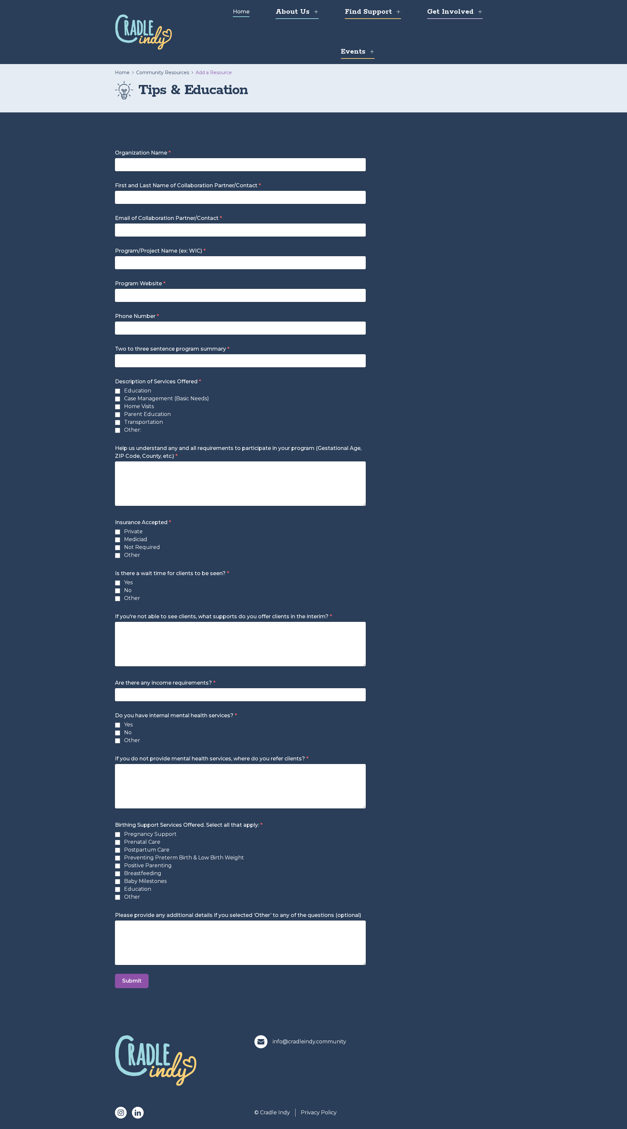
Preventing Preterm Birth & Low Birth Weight (184, 858)
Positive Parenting (148, 865)
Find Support (368, 11)
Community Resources (162, 72)
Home (241, 11)
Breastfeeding (142, 873)
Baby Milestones (145, 881)
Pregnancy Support (150, 834)
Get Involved (450, 11)
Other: (132, 430)
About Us (293, 11)
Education (137, 391)
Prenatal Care (142, 842)
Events (353, 51)
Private (133, 531)
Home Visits (139, 406)
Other (132, 555)
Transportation (143, 422)
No (128, 590)
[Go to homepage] (143, 32)
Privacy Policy (319, 1112)
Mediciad (135, 539)
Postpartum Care (146, 850)
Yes (128, 582)
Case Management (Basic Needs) (166, 398)
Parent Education (147, 414)
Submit (131, 981)
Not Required (142, 547)
